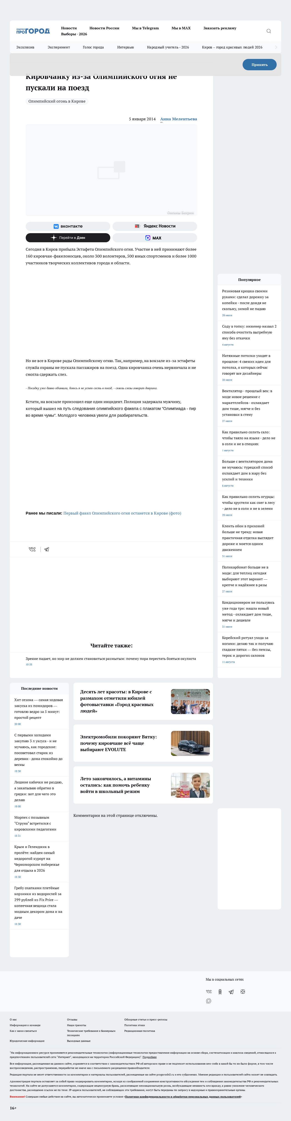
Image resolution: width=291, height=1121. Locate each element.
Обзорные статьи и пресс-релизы (145, 1019)
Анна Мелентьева (178, 118)
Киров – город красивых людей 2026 (232, 47)
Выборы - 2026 (74, 34)
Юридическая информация (27, 1041)
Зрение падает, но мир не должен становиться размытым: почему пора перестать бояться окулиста (111, 661)
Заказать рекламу (219, 28)
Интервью (125, 47)
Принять (260, 64)
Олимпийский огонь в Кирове (56, 101)
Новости (69, 28)
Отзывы (72, 1019)
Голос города (93, 47)
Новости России (104, 28)
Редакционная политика (139, 1031)
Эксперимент (59, 47)
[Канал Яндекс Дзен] (68, 237)
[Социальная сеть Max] (155, 237)
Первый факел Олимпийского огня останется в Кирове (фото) (122, 513)
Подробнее (150, 1057)
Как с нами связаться (23, 1031)
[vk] (33, 549)
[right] (276, 47)
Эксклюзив (25, 47)
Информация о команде (25, 1025)
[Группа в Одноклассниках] (220, 991)
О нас (13, 1019)
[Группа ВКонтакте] (68, 226)
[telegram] (48, 549)
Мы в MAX (181, 28)
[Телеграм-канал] (231, 991)
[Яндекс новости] (155, 226)
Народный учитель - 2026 (168, 47)
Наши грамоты (76, 1025)
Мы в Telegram (145, 28)
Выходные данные (78, 1041)
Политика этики (134, 1025)
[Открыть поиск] (268, 30)
